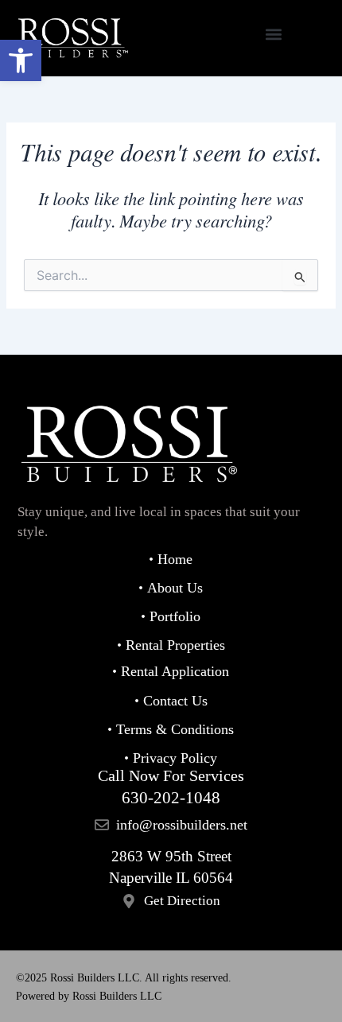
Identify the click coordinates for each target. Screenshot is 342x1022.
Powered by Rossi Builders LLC (88, 996)
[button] (20, 60)
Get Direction (182, 900)
